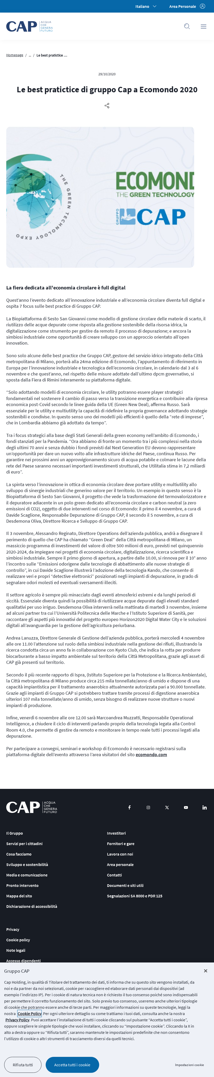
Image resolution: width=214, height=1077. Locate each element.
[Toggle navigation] (203, 26)
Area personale (120, 864)
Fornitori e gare (120, 843)
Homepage (14, 55)
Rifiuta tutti (23, 1064)
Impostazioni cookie (189, 1065)
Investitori (116, 833)
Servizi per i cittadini (24, 843)
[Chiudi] (205, 971)
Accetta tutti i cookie (72, 1064)
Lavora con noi (120, 854)
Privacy (12, 929)
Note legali (15, 950)
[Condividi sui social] (107, 106)
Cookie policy (18, 939)
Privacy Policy (17, 1019)
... (30, 55)
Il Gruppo (14, 833)
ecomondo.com (151, 754)
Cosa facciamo (19, 854)
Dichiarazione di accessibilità (31, 906)
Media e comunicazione (26, 874)
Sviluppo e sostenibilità (27, 864)
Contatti (114, 874)
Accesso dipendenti (23, 960)
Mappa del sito (19, 895)
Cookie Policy (29, 1013)
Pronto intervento (22, 885)
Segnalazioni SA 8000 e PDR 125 (134, 895)
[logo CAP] (31, 807)
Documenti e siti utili (125, 885)
